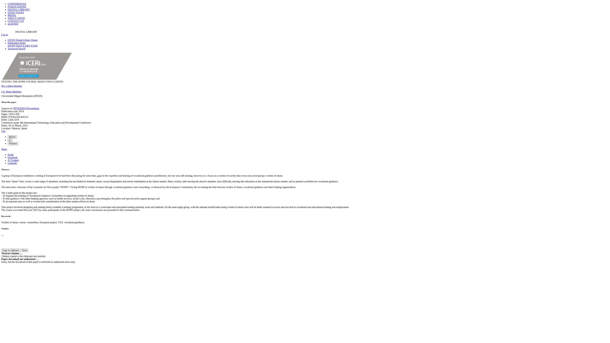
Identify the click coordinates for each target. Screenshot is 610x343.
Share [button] (4, 149)
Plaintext (13, 143)
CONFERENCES (17, 4)
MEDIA (12, 15)
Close (24, 250)
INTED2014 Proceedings (26, 108)
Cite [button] (3, 131)
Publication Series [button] (17, 43)
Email (11, 154)
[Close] (2, 235)
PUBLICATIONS (17, 6)
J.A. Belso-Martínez (11, 91)
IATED (16, 12)
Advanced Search (16, 48)
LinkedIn (12, 163)
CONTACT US (16, 21)
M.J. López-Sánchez (11, 86)
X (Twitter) (13, 160)
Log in (4, 34)
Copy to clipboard (11, 250)
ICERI (34, 45)
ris (10, 140)
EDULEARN (23, 45)
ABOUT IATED (16, 18)
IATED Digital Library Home (22, 40)
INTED (11, 45)
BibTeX (12, 137)
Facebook (12, 157)
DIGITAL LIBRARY (19, 9)
